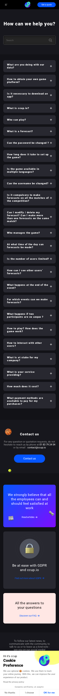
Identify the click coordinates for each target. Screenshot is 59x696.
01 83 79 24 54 (47, 444)
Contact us (29, 458)
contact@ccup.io (36, 447)
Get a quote (46, 5)
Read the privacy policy (13, 682)
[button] (29, 66)
